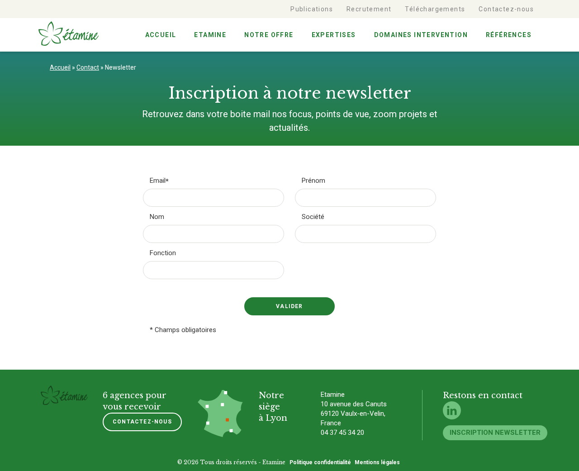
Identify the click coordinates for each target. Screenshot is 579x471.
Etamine (210, 34)
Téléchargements (435, 9)
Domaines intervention (421, 34)
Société (313, 217)
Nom (157, 217)
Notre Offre (268, 34)
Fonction (163, 253)
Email (158, 180)
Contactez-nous (506, 9)
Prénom (313, 180)
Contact (87, 67)
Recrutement (368, 9)
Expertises (334, 34)
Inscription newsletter (495, 432)
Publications (311, 9)
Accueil (160, 34)
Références (509, 34)
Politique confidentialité (320, 462)
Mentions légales (377, 462)
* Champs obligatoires (183, 330)
